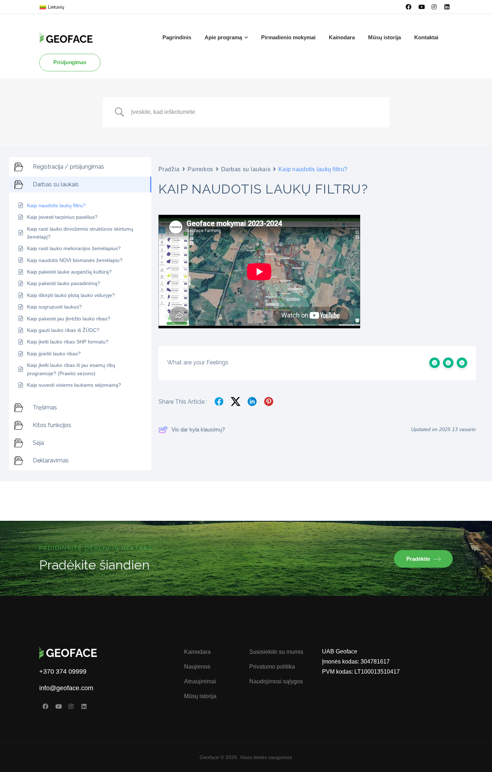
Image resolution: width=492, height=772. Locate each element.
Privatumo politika (272, 667)
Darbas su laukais (246, 169)
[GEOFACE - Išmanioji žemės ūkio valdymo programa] (71, 37)
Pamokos (200, 169)
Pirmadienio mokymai (288, 37)
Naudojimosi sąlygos (276, 681)
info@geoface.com (66, 688)
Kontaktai (426, 37)
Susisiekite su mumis (276, 652)
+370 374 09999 (62, 671)
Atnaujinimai (200, 681)
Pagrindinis (176, 37)
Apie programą (223, 37)
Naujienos (197, 667)
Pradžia (169, 169)
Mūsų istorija (384, 37)
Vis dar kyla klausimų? (198, 429)
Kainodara (342, 37)
